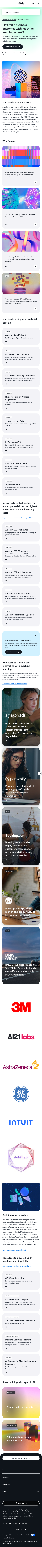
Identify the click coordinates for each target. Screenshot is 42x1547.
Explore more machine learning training (16, 1266)
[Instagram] (13, 1524)
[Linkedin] (10, 1524)
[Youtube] (19, 1524)
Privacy (4, 1535)
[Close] (35, 635)
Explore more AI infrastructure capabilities (17, 518)
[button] (13, 12)
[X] (3, 1524)
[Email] (26, 1524)
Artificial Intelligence (9, 19)
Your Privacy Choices (24, 1535)
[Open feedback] (40, 773)
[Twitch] (16, 1524)
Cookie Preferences (8, 1538)
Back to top (20, 1529)
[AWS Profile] (38, 4)
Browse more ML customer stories (14, 684)
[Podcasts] (23, 1524)
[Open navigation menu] (3, 3)
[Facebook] (6, 1524)
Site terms (12, 1535)
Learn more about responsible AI (14, 1250)
